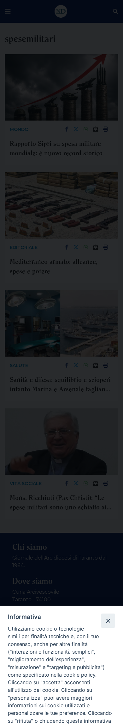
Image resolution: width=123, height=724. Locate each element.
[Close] (108, 620)
